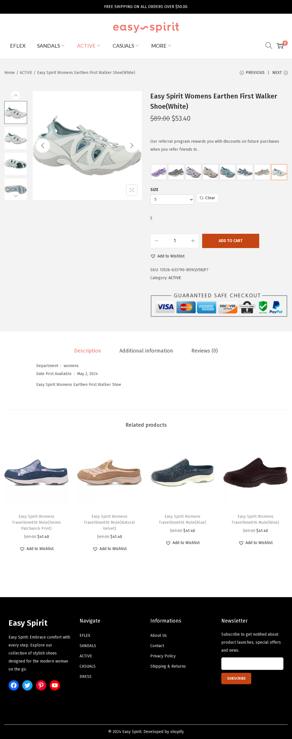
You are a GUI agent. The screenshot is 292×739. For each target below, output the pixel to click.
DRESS (86, 676)
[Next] (132, 145)
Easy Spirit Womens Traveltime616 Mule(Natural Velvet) (109, 522)
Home (9, 72)
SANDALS (88, 645)
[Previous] (43, 145)
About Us (158, 635)
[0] (280, 45)
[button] (167, 256)
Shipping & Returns (168, 666)
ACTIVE (26, 72)
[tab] (87, 351)
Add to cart (231, 240)
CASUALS (88, 666)
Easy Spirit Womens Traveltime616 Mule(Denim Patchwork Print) (36, 522)
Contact (157, 645)
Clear (210, 198)
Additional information (146, 351)
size (154, 189)
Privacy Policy (163, 656)
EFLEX (85, 635)
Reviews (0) (204, 351)
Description (87, 351)
